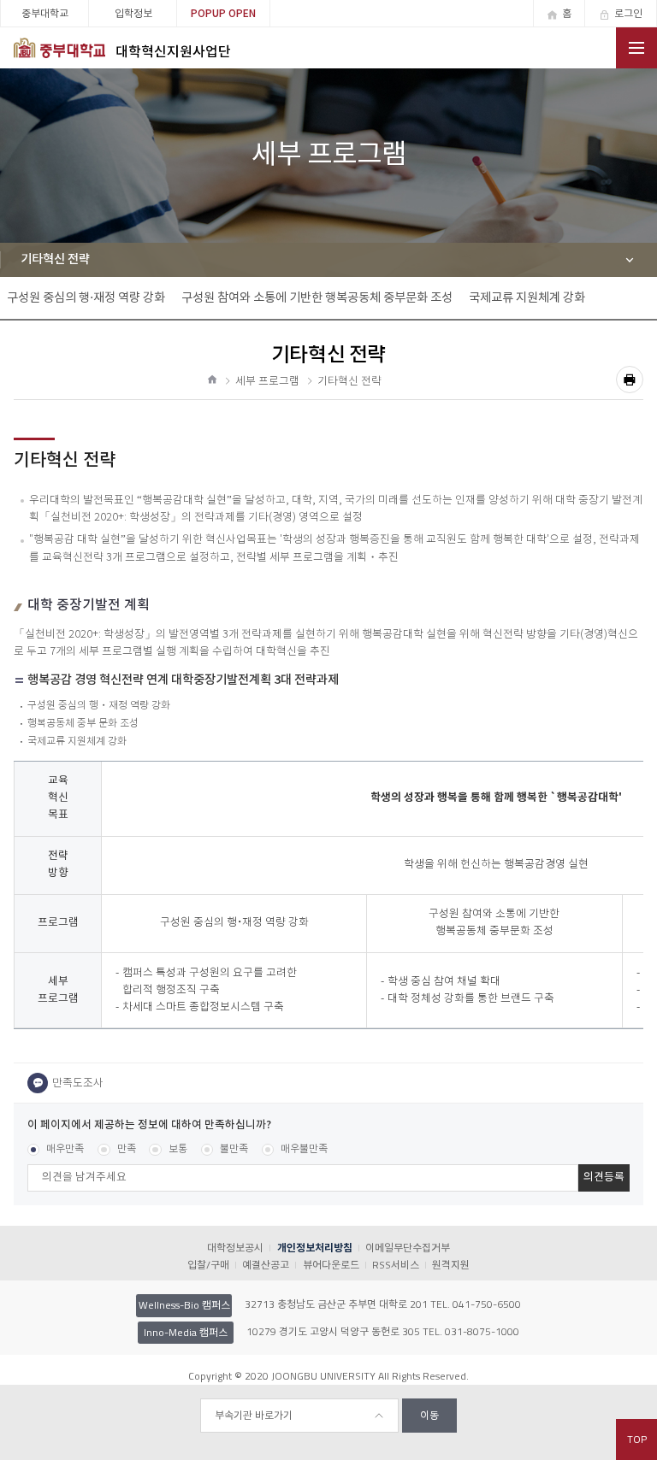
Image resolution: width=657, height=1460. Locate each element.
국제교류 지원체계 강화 (527, 298)
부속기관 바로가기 (254, 1415)
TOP (637, 1439)
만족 (126, 1149)
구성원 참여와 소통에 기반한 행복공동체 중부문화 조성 (317, 298)
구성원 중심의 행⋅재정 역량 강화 (86, 298)
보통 (177, 1149)
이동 (429, 1415)
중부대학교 (44, 13)
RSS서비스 (395, 1265)
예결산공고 (265, 1265)
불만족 (234, 1149)
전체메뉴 (636, 47)
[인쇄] (629, 379)
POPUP (223, 14)
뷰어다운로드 (330, 1265)
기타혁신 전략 (55, 259)
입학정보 (133, 13)
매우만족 (65, 1149)
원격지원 (451, 1265)
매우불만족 (304, 1149)
